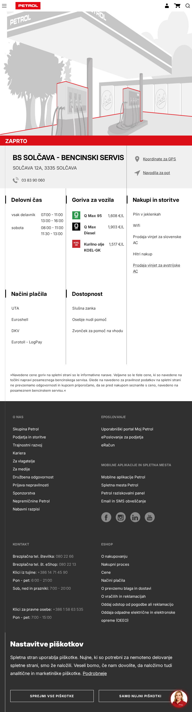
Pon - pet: (21, 580)
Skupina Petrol (26, 429)
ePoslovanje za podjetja (122, 437)
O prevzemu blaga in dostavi (126, 588)
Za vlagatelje (24, 461)
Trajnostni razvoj (27, 445)
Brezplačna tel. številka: (34, 556)
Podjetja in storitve (29, 437)
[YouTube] (150, 517)
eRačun (108, 445)
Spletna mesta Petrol (119, 485)
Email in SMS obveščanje (123, 501)
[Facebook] (106, 517)
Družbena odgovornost (33, 477)
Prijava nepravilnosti (31, 485)
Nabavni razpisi (26, 509)
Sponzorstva (24, 493)
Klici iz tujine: (24, 572)
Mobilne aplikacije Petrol (123, 477)
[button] (4, 7)
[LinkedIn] (135, 517)
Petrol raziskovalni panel (123, 493)
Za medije (21, 469)
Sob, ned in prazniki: (31, 588)
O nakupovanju (114, 556)
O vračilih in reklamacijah (123, 596)
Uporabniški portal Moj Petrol (127, 429)
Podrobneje (95, 673)
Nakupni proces (115, 564)
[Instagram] (121, 517)
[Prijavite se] (166, 6)
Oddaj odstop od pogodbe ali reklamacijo (137, 604)
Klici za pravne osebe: (32, 609)
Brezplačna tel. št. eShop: (35, 564)
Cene (106, 572)
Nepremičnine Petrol (31, 501)
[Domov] (28, 6)
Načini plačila (113, 580)
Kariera (19, 453)
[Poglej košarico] (177, 6)
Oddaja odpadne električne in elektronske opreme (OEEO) (138, 616)
